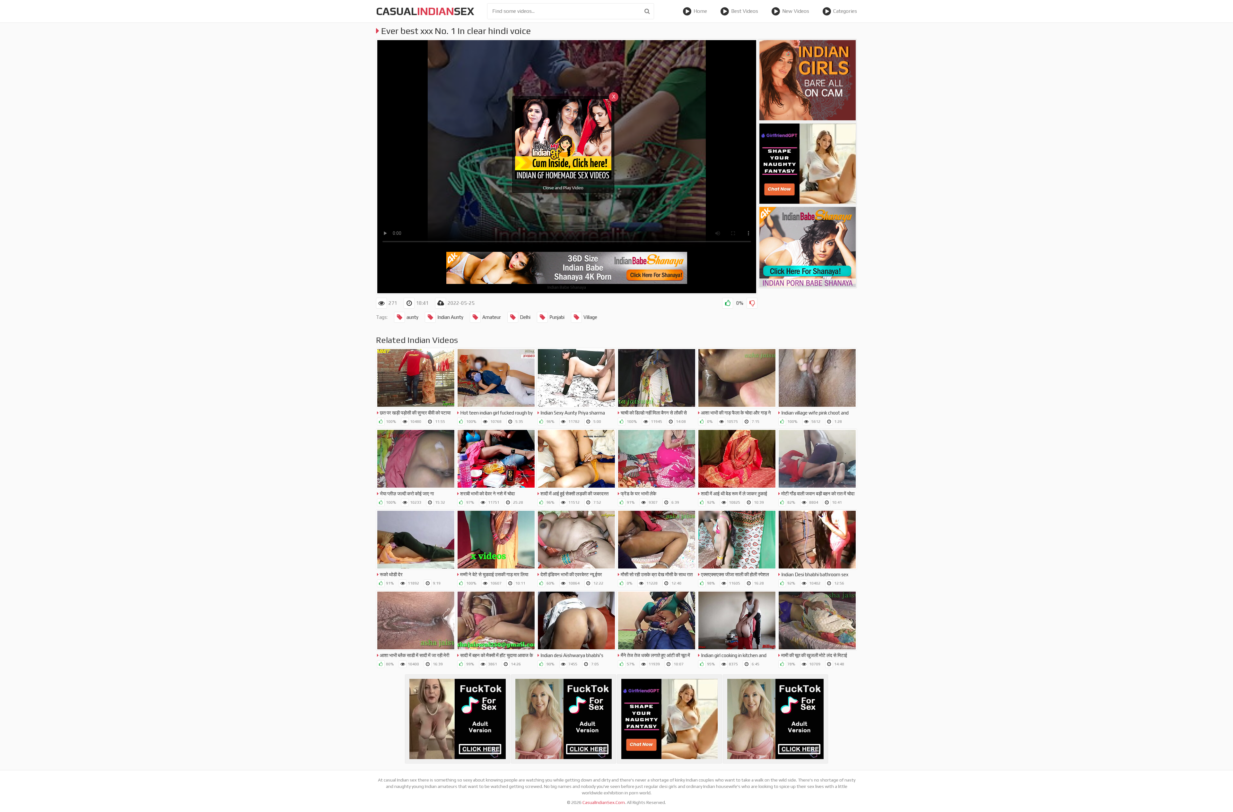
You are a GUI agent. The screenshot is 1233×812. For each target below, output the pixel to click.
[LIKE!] (727, 303)
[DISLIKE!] (752, 303)
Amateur (491, 317)
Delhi (525, 317)
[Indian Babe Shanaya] (807, 247)
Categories (845, 11)
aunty (412, 317)
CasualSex (425, 11)
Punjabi (556, 317)
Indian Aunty (450, 317)
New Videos (795, 11)
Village (590, 317)
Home (700, 11)
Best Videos (744, 11)
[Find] (647, 11)
